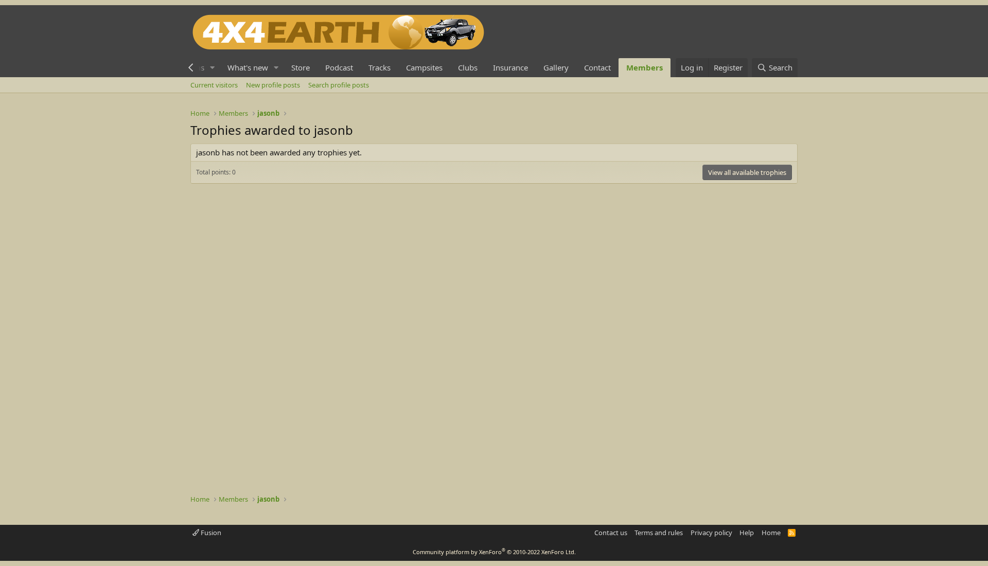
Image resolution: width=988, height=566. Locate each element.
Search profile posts (338, 85)
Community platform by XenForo (494, 552)
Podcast (339, 67)
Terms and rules (658, 532)
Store (300, 67)
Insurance (510, 67)
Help (746, 532)
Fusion (210, 532)
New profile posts (273, 85)
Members (644, 67)
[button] (212, 67)
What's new (247, 67)
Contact (597, 67)
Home (771, 532)
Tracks (379, 67)
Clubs (468, 67)
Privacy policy (711, 532)
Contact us (610, 532)
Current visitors (214, 85)
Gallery (556, 67)
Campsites (424, 67)
